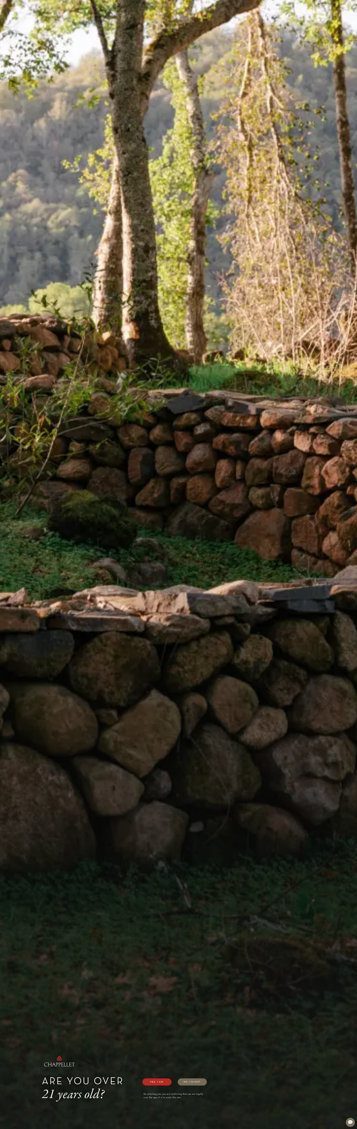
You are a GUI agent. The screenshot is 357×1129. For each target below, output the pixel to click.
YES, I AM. (157, 1082)
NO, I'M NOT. (192, 1082)
